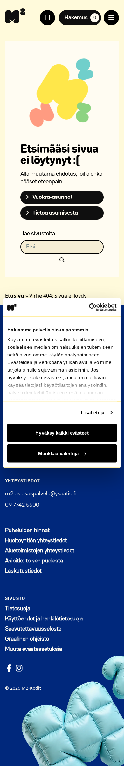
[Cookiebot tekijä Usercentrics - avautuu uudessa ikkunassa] (89, 307)
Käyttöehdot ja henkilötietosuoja (44, 618)
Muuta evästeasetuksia (33, 649)
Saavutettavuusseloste (33, 628)
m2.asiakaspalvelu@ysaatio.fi (40, 493)
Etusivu (14, 295)
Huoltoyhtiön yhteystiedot (36, 540)
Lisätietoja (92, 412)
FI (47, 18)
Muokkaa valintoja (58, 453)
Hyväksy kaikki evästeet (61, 432)
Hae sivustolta (37, 233)
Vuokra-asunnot (51, 197)
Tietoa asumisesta (54, 213)
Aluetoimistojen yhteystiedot (39, 550)
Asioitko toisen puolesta (34, 560)
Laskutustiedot (23, 571)
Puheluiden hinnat (27, 530)
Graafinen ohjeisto (27, 639)
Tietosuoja (17, 608)
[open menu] (111, 17)
